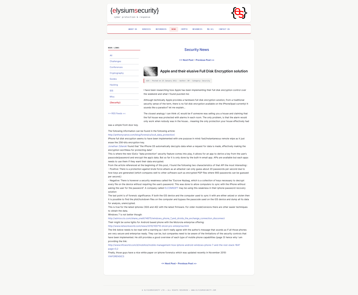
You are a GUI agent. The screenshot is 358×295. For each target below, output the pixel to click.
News (174, 29)
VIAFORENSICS (116, 256)
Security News (196, 49)
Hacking (114, 84)
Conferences (116, 67)
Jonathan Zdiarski (117, 146)
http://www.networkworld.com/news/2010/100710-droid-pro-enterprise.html (148, 226)
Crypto (184, 29)
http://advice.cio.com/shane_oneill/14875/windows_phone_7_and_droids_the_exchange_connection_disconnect (166, 218)
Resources (197, 29)
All (111, 55)
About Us (132, 29)
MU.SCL (210, 29)
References (161, 29)
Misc (112, 96)
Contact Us (224, 29)
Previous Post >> (205, 60)
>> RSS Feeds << (117, 113)
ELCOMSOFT (171, 188)
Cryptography (117, 73)
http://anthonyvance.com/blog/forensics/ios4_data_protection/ (141, 134)
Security (115, 102)
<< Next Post (186, 60)
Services (146, 29)
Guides (113, 79)
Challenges (115, 61)
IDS (111, 90)
